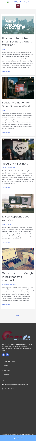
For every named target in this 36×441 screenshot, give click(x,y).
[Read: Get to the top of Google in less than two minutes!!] (18, 259)
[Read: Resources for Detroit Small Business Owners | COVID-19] (18, 25)
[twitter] (7, 354)
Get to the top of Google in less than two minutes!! (17, 277)
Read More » (6, 71)
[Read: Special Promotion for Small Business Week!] (18, 88)
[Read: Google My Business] (18, 149)
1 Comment (5, 284)
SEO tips (8, 224)
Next (18, 316)
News (4, 49)
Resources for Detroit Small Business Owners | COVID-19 (17, 41)
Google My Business (15, 163)
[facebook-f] (4, 354)
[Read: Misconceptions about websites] (18, 203)
